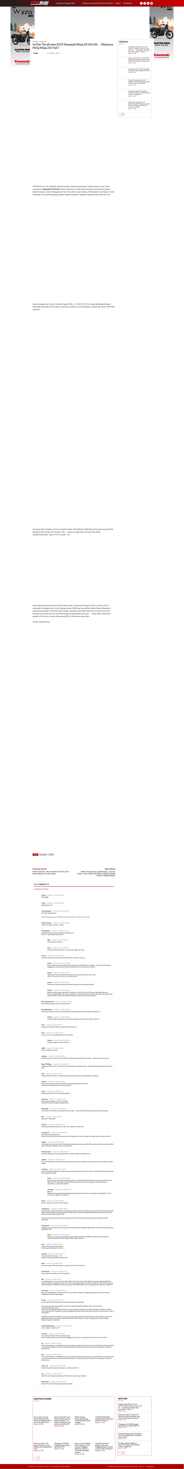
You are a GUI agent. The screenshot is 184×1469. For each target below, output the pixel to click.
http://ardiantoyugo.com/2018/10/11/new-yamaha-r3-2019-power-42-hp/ (65, 917)
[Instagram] (144, 3)
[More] (84, 861)
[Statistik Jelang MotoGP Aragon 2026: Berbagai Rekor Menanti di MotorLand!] (122, 83)
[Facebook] (141, 3)
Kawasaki (43, 41)
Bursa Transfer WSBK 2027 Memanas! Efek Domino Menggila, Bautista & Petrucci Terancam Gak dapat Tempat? (82, 1447)
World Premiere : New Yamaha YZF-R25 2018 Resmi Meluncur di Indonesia (51, 873)
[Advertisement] (92, 22)
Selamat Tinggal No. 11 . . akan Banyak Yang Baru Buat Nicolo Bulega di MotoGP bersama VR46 (139, 104)
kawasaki (43, 855)
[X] (148, 3)
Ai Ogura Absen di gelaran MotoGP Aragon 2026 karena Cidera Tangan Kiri (139, 92)
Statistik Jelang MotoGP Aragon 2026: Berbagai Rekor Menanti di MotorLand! (139, 81)
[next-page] (123, 114)
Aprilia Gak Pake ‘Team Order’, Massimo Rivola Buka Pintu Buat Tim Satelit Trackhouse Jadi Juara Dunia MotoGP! (62, 1420)
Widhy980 (45, 1109)
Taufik (35, 53)
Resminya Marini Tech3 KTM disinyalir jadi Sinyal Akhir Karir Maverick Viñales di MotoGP (139, 59)
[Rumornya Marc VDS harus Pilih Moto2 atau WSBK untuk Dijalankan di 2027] (43, 1436)
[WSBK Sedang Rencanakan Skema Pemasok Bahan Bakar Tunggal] (84, 1409)
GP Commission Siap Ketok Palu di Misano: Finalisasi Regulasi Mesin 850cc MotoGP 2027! (43, 1419)
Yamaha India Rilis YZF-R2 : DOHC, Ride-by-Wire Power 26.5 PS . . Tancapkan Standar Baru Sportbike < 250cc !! (139, 49)
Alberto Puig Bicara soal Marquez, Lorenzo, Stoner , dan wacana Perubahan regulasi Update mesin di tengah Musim (96, 874)
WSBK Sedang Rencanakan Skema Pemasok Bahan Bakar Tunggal (82, 1419)
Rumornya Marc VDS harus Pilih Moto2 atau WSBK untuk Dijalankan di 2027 (43, 1446)
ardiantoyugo (46, 911)
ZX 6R (51, 855)
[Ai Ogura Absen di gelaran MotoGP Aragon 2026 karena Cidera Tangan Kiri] (122, 94)
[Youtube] (151, 3)
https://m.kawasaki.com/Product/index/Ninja (62, 976)
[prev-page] (119, 114)
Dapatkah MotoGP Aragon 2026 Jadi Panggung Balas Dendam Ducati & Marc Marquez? (104, 1446)
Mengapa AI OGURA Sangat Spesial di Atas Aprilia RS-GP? (139, 70)
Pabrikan (35, 41)
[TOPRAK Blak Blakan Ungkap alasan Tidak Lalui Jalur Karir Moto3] (104, 1409)
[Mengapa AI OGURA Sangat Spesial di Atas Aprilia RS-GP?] (122, 72)
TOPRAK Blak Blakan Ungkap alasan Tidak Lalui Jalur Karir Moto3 (104, 1418)
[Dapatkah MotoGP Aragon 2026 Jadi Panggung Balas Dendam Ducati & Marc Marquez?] (104, 1436)
